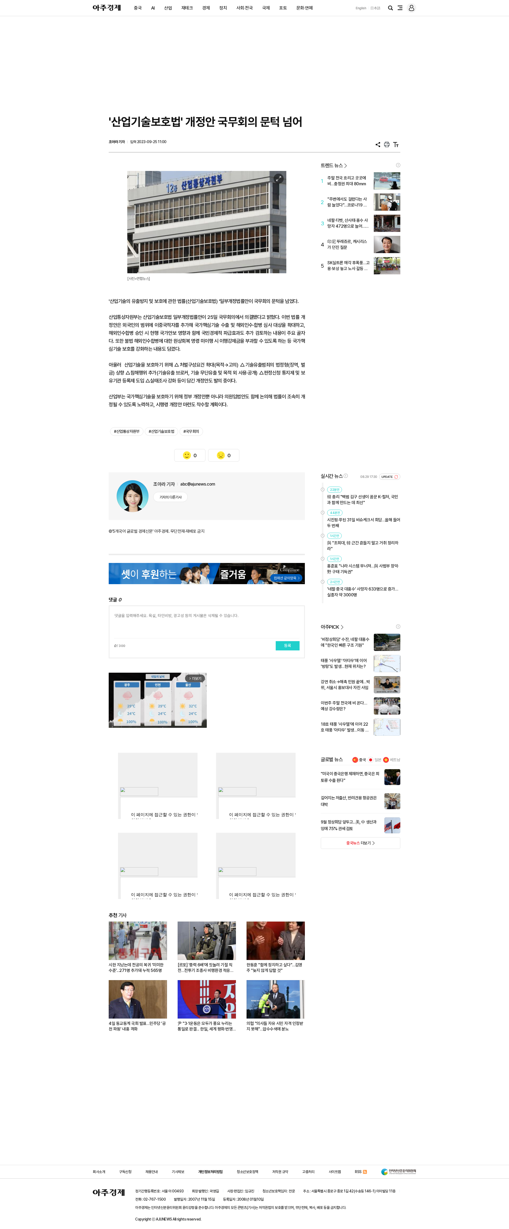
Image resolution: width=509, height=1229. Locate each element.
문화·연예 (304, 8)
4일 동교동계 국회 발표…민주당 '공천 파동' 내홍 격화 (137, 1026)
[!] (398, 165)
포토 (283, 8)
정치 (223, 8)
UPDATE (387, 477)
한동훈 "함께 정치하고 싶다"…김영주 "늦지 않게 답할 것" (274, 967)
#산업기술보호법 (161, 431)
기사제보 (178, 1172)
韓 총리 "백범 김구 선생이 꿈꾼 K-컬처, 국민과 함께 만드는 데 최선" (362, 499)
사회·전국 (244, 8)
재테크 (187, 8)
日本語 (375, 8)
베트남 (395, 759)
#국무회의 (191, 431)
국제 (266, 8)
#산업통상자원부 (126, 431)
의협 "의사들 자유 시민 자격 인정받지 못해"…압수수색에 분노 (275, 1026)
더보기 (346, 845)
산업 (168, 8)
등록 (287, 645)
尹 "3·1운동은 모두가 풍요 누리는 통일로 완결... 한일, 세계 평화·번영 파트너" (205, 1026)
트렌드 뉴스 (332, 165)
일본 (378, 759)
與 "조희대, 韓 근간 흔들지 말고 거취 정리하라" (362, 545)
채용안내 (152, 1172)
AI (153, 8)
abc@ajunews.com (197, 484)
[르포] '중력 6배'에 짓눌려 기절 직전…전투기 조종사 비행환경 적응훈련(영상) (206, 967)
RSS (358, 1172)
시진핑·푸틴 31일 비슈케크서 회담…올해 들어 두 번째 (363, 522)
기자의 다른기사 (171, 497)
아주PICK (330, 627)
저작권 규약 (280, 1172)
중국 (138, 8)
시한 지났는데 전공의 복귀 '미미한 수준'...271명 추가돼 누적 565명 (136, 967)
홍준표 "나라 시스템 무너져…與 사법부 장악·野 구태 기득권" (363, 568)
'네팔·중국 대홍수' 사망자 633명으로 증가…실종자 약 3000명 (362, 592)
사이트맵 (335, 1172)
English (361, 8)
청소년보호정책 (247, 1172)
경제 (206, 8)
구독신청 (125, 1172)
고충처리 (308, 1172)
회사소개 (99, 1172)
